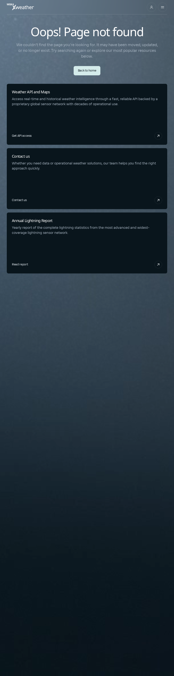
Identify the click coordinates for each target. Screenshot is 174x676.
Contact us (19, 200)
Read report (20, 264)
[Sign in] (151, 7)
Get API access (22, 136)
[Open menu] (162, 7)
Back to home (87, 71)
